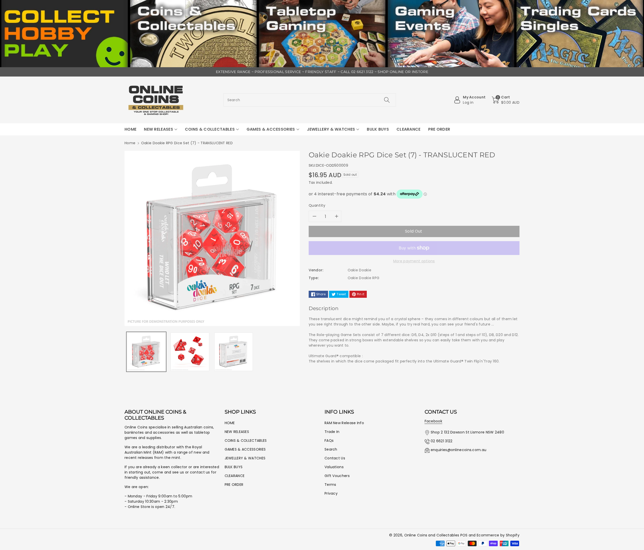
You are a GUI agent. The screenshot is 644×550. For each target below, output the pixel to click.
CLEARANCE (235, 475)
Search (331, 449)
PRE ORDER (234, 484)
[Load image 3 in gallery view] (233, 352)
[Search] (387, 100)
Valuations (334, 466)
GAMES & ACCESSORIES (245, 449)
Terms (330, 484)
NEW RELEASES (237, 431)
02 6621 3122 (442, 441)
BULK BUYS (234, 466)
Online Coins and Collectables (431, 535)
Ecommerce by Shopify (498, 535)
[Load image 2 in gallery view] (190, 352)
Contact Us (335, 458)
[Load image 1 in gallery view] (146, 352)
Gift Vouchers (337, 475)
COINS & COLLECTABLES (246, 440)
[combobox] (310, 100)
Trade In (332, 431)
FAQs (329, 440)
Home (130, 142)
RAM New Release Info (344, 422)
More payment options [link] (414, 261)
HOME (230, 422)
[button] (505, 99)
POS (464, 535)
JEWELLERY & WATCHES (245, 458)
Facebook (433, 421)
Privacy (331, 493)
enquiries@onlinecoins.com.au (458, 449)
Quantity (317, 205)
